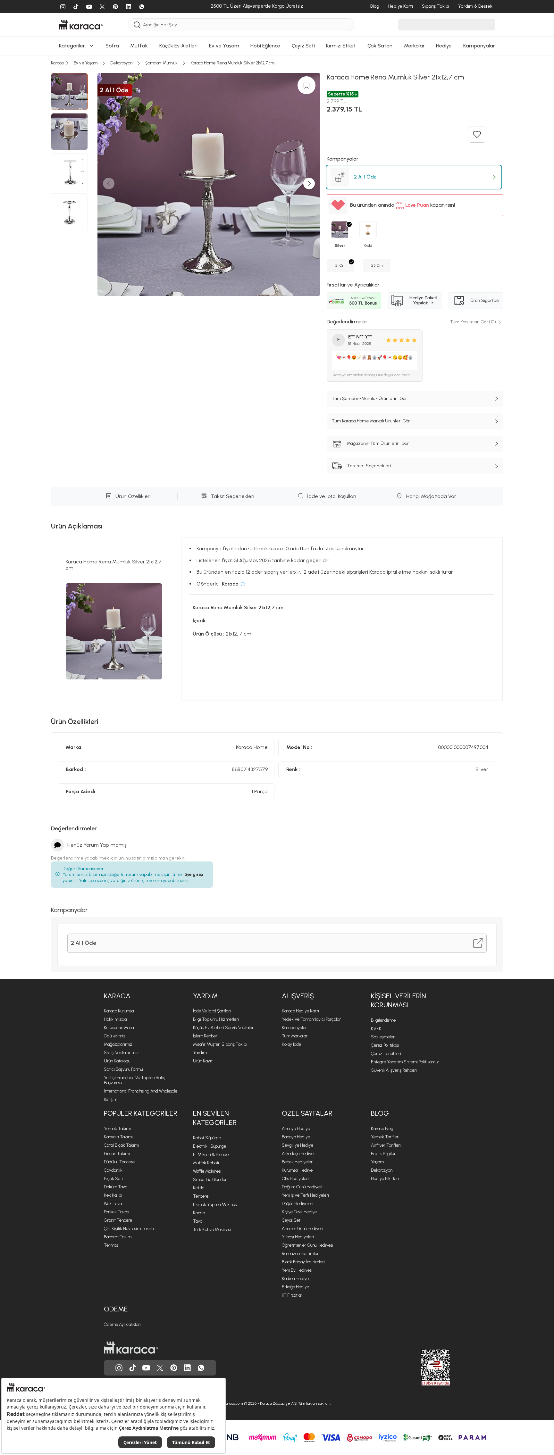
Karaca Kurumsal (119, 1011)
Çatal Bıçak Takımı (121, 1145)
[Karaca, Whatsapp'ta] (201, 1368)
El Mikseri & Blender (211, 1154)
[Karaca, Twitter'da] (160, 1368)
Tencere (200, 1196)
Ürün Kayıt (203, 1061)
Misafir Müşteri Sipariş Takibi (220, 1044)
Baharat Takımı (118, 1237)
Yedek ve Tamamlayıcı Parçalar (311, 1019)
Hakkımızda (115, 1019)
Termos (111, 1245)
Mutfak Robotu (206, 1163)
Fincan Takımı (117, 1153)
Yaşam (377, 1162)
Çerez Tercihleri (386, 1053)
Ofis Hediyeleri (295, 1178)
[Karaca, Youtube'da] (146, 1368)
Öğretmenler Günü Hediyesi (307, 1245)
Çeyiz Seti (291, 1220)
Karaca (117, 996)
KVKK (376, 1028)
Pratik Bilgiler (383, 1153)
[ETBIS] (424, 1367)
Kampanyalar (294, 1027)
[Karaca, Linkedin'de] (187, 1368)
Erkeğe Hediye (295, 1287)
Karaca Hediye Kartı (300, 1011)
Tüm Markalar (294, 1036)
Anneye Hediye (296, 1128)
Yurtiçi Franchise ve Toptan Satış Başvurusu (134, 1080)
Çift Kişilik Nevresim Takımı (129, 1228)
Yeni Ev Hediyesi (297, 1270)
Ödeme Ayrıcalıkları (122, 1324)
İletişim (110, 1099)
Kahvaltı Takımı (118, 1137)
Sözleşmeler (383, 1037)
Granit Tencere (118, 1220)
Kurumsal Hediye (297, 1170)
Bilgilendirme (383, 1020)
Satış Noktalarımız (121, 1052)
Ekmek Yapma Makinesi (215, 1204)
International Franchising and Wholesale (140, 1091)
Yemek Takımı (117, 1128)
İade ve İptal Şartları (212, 1011)
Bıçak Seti (113, 1178)
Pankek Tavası (117, 1212)
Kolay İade (291, 1044)
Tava (197, 1221)
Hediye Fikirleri (385, 1178)
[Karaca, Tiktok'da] (133, 1368)
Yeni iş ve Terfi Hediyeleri (305, 1195)
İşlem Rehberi (205, 1036)
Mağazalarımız (118, 1044)
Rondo (199, 1213)
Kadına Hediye (295, 1278)
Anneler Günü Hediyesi (302, 1228)
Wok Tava (113, 1203)
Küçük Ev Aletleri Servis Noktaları (224, 1027)
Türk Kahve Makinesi (212, 1229)
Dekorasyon (381, 1170)
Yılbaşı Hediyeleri (298, 1237)
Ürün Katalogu (117, 1061)
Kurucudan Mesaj (119, 1027)
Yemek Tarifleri (385, 1137)
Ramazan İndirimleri (301, 1253)
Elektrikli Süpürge (209, 1146)
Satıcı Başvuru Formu (123, 1069)
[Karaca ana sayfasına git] (131, 1348)
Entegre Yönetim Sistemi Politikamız (405, 1062)
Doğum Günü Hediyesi (302, 1187)
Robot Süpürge (207, 1138)
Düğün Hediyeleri (297, 1203)
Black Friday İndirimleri (303, 1262)
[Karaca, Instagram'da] (119, 1368)
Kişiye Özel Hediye (299, 1212)
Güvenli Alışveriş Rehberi (394, 1070)
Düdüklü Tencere (119, 1162)
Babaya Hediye (296, 1137)
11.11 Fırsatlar (292, 1295)
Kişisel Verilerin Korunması (398, 1001)
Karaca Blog (382, 1128)
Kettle (198, 1188)
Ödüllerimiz (115, 1036)
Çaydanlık (113, 1170)
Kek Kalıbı (113, 1195)
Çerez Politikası (385, 1045)
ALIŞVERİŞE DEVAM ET (276, 103)
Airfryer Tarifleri (386, 1145)
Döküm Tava (115, 1187)
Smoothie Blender (210, 1179)
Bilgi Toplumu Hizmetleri (216, 1019)
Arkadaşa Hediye (298, 1153)
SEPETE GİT (277, 119)
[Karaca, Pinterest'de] (174, 1368)
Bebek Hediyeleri (298, 1162)
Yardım (205, 996)
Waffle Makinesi (207, 1171)
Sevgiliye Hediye (297, 1145)
